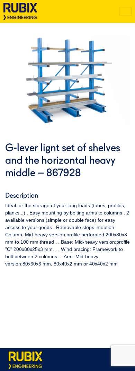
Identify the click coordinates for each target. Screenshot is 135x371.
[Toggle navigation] (125, 11)
